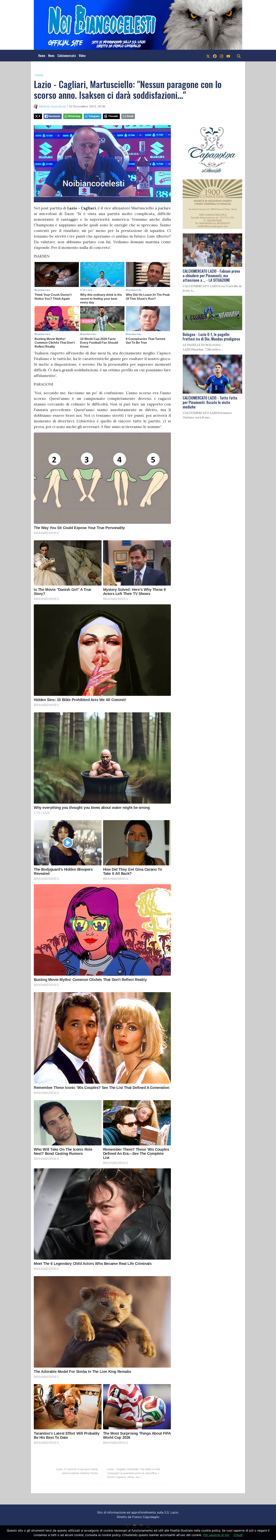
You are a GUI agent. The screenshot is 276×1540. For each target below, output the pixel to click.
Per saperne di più (216, 1535)
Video (82, 55)
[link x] (208, 55)
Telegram (94, 116)
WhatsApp (74, 116)
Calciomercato (66, 55)
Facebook (54, 116)
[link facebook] (214, 55)
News (51, 55)
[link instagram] (221, 55)
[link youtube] (228, 55)
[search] (238, 55)
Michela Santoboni (52, 106)
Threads (113, 116)
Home (41, 55)
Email (130, 116)
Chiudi (238, 1535)
